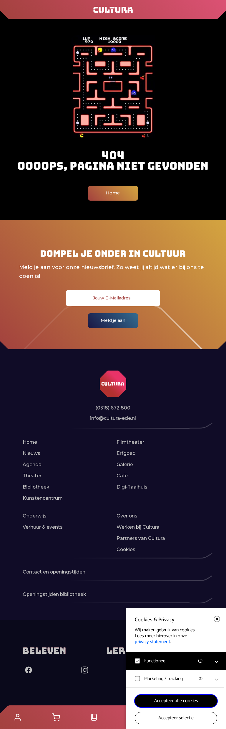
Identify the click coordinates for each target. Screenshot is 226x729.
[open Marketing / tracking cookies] (216, 679)
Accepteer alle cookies (176, 701)
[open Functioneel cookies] (216, 661)
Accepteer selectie (176, 718)
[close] (217, 619)
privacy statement (152, 642)
